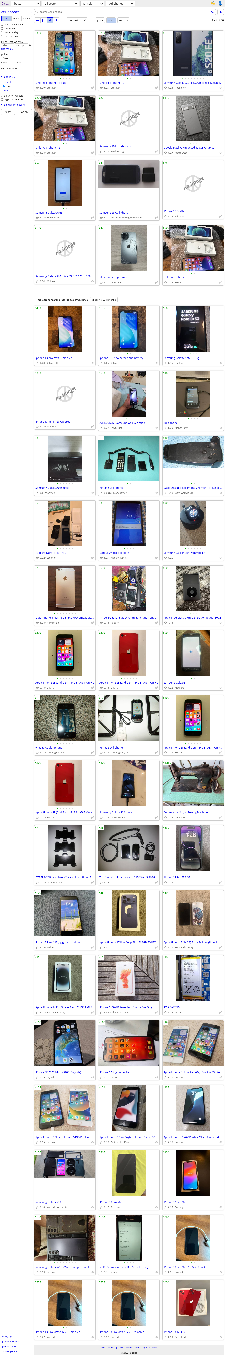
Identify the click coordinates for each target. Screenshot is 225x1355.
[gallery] (50, 20)
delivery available (13, 95)
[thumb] (44, 20)
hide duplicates (12, 36)
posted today (11, 32)
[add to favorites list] (37, 88)
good (8, 86)
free (6, 58)
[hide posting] (93, 88)
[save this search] (220, 12)
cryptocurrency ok (14, 99)
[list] (37, 20)
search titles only (13, 24)
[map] (56, 20)
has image (9, 28)
